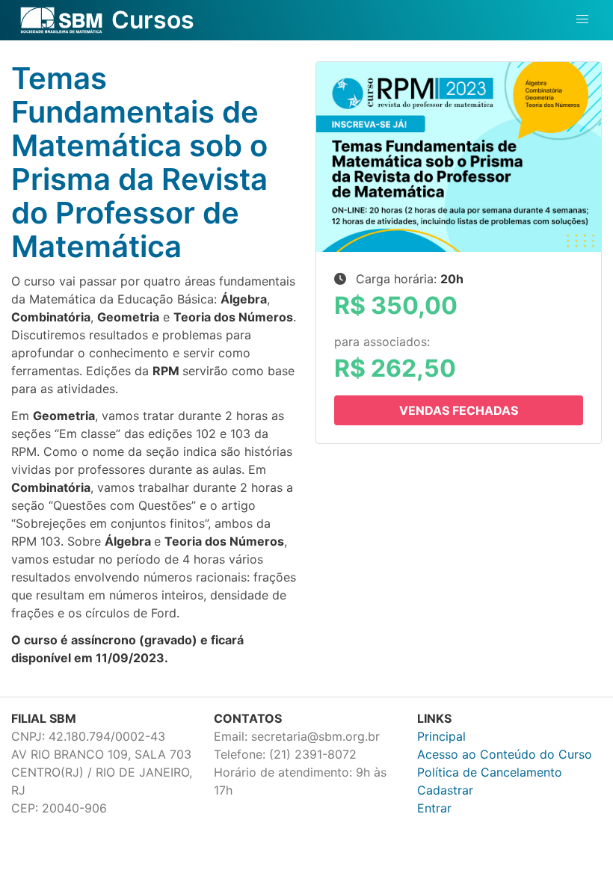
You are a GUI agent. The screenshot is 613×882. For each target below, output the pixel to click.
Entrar (434, 808)
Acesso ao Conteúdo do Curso (504, 754)
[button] (582, 19)
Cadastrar (445, 790)
